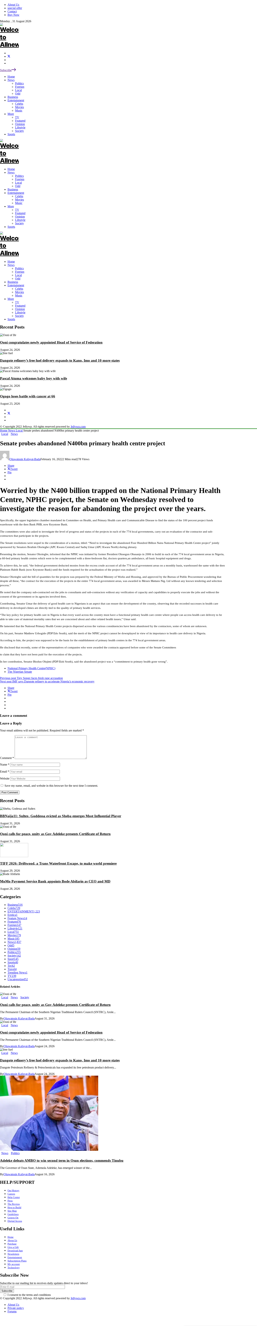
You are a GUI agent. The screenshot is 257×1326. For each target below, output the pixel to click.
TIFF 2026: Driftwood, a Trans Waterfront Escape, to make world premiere (58, 863)
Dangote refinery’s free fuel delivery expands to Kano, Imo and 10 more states (60, 360)
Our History (13, 1190)
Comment (7, 758)
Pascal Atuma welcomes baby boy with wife (33, 378)
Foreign (19, 271)
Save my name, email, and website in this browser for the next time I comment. (51, 785)
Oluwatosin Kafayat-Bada (24, 459)
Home (11, 261)
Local (18, 275)
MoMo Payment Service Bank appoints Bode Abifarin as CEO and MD (55, 881)
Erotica (12, 914)
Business (13, 282)
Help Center (14, 1197)
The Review (14, 1204)
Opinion (20, 309)
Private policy (16, 1308)
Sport (13, 959)
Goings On (13, 1217)
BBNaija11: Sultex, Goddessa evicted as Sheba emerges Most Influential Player (60, 816)
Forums (12, 1311)
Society (19, 315)
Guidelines (13, 1214)
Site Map (12, 1210)
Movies (19, 292)
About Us (12, 1240)
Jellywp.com (78, 426)
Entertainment (16, 285)
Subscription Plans (17, 1260)
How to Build (14, 1207)
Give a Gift (13, 1247)
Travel (12, 969)
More (11, 298)
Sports (11, 319)
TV (17, 302)
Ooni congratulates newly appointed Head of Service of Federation (51, 342)
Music (18, 295)
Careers (11, 1193)
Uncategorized (18, 979)
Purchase (12, 1243)
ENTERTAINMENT (24, 911)
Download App (15, 1250)
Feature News (17, 918)
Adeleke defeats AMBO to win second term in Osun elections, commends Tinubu (61, 1160)
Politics (19, 268)
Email (4, 771)
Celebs (19, 288)
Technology (14, 1267)
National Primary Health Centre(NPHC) (31, 668)
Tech (11, 965)
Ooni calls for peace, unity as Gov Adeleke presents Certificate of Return (55, 834)
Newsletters (13, 1254)
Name (4, 764)
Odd (17, 278)
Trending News (17, 972)
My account (14, 1264)
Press (10, 1200)
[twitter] (9, 56)
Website (4, 778)
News (11, 265)
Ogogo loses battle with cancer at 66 (27, 396)
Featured (20, 305)
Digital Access (15, 1221)
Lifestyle (20, 312)
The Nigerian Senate (20, 671)
